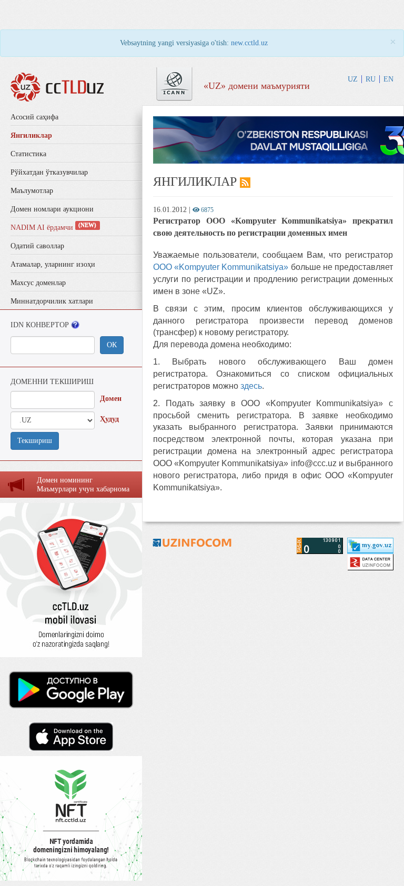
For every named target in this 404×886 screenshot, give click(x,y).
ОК (112, 345)
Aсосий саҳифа (34, 117)
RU (371, 79)
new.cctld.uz (249, 43)
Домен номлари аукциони (52, 209)
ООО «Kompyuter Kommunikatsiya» (220, 267)
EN (388, 79)
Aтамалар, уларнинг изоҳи (53, 264)
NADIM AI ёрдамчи (53, 227)
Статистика (28, 154)
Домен (111, 398)
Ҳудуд (109, 419)
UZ (353, 79)
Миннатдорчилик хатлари (52, 301)
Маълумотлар (32, 191)
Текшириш (34, 441)
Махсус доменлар (38, 283)
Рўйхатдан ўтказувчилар (49, 172)
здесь (251, 385)
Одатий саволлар (37, 246)
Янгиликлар (31, 135)
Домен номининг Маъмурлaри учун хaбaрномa (83, 484)
